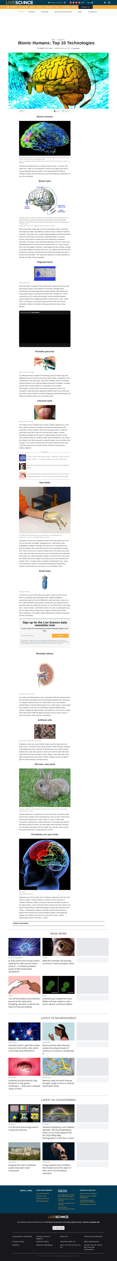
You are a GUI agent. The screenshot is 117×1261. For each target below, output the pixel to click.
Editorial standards (44, 1245)
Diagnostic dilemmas (42, 1198)
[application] (44, 328)
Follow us (58, 111)
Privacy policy (18, 1241)
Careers (15, 1245)
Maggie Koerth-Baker (46, 48)
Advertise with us (67, 1241)
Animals (14, 7)
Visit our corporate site (91, 1222)
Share (23, 111)
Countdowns (76, 48)
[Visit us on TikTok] (79, 3)
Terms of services (41, 640)
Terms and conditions (93, 1236)
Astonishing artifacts (42, 1201)
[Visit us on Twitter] (68, 3)
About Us (64, 1236)
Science (39, 7)
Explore (74, 7)
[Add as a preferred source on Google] (58, 1228)
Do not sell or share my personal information (93, 1247)
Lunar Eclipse (44, 11)
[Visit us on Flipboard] (76, 3)
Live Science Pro (92, 11)
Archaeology (24, 7)
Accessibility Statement (22, 1236)
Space (58, 7)
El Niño (80, 11)
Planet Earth (49, 7)
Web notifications (91, 1241)
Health (32, 7)
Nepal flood (32, 11)
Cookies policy (42, 1241)
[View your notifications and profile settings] (105, 2)
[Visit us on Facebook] (65, 3)
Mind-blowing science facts (88, 1204)
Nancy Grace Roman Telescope (63, 11)
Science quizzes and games (88, 1193)
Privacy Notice (24, 641)
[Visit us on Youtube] (73, 3)
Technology (66, 7)
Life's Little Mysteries (42, 1193)
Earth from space (41, 1196)
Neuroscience (61, 39)
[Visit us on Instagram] (71, 3)
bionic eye (48, 249)
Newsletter (67, 111)
